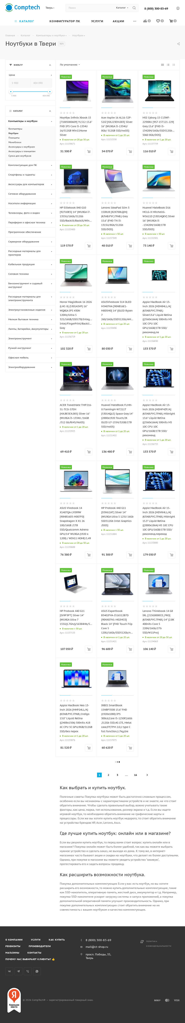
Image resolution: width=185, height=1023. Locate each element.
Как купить (57, 939)
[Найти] (134, 8)
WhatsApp (37, 971)
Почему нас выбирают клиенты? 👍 (30, 959)
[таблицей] (173, 65)
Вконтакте (9, 971)
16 (135, 775)
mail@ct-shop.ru (97, 946)
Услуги (35, 939)
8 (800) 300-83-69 (156, 8)
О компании (14, 939)
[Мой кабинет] (178, 8)
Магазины (12, 952)
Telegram (18, 971)
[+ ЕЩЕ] (135, 21)
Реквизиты (12, 946)
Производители (40, 946)
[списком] (168, 65)
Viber (28, 971)
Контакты (34, 952)
